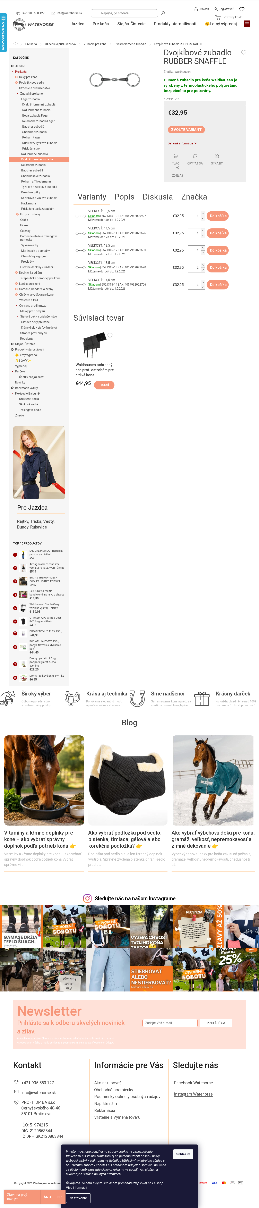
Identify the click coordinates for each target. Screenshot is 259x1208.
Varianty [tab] (92, 196)
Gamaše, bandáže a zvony (36, 289)
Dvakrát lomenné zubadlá (38, 104)
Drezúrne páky (30, 192)
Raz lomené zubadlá (34, 154)
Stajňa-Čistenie (25, 344)
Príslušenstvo (31, 148)
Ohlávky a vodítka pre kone (36, 294)
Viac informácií (76, 1188)
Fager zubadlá (30, 99)
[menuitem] (77, 23)
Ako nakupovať (107, 1082)
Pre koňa (21, 71)
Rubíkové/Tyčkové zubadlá (39, 143)
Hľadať (163, 13)
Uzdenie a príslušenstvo (34, 88)
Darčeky (20, 371)
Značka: (177, 71)
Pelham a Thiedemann (36, 181)
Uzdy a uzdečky (30, 214)
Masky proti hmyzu (32, 311)
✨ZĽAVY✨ (23, 360)
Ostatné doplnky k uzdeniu (37, 267)
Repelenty (26, 338)
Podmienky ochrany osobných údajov (127, 1096)
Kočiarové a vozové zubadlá (39, 198)
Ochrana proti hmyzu (32, 305)
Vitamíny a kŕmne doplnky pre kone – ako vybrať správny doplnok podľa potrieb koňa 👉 (40, 839)
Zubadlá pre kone (31, 93)
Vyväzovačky (29, 245)
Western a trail (28, 300)
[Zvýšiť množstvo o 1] (203, 213)
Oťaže (24, 219)
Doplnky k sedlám (30, 272)
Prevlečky (27, 261)
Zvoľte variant (186, 129)
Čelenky (25, 231)
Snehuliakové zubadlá (35, 176)
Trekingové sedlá (30, 410)
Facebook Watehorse (193, 1082)
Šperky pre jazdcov (31, 377)
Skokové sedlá (28, 404)
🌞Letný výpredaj (26, 355)
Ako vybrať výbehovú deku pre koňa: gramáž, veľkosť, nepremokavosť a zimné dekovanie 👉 (213, 839)
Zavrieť (191, 151)
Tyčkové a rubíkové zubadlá (39, 186)
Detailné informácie (180, 143)
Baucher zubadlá (33, 126)
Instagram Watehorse (193, 1094)
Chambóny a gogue (33, 256)
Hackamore (28, 203)
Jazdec (20, 66)
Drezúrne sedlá (29, 398)
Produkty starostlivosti (29, 349)
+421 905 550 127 (37, 1082)
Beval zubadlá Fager (35, 115)
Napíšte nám (105, 1103)
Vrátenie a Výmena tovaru (117, 1117)
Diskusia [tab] (158, 196)
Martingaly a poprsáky (35, 250)
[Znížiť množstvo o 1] (203, 218)
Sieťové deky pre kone (35, 322)
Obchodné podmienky (113, 1089)
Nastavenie (78, 1198)
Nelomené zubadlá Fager (38, 121)
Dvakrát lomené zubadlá (37, 159)
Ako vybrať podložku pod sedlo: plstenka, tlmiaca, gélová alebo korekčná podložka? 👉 (125, 839)
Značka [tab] (194, 196)
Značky (20, 415)
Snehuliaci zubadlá (34, 132)
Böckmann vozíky (26, 388)
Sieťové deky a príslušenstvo (38, 316)
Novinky (20, 382)
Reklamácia (104, 1110)
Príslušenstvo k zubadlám (37, 208)
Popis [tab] (124, 196)
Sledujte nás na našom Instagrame (135, 899)
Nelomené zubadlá (33, 165)
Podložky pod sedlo (31, 82)
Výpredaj (21, 366)
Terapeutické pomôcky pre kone (40, 278)
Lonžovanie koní (29, 283)
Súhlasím (183, 1154)
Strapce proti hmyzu (33, 333)
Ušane (24, 225)
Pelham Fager (31, 137)
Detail (104, 385)
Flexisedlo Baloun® (27, 393)
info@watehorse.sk (38, 1092)
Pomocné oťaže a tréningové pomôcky (39, 238)
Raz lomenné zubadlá (36, 110)
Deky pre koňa (28, 77)
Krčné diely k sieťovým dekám (40, 327)
